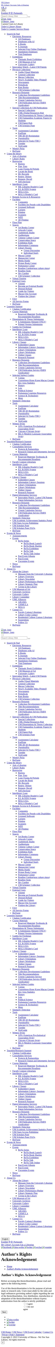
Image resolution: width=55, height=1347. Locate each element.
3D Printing (23, 220)
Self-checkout (24, 181)
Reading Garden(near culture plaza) (34, 268)
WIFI (20, 217)
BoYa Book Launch (33, 543)
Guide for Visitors (26, 291)
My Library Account (10, 1245)
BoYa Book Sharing (33, 546)
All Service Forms (20, 301)
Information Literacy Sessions (31, 347)
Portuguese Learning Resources (32, 393)
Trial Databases (25, 54)
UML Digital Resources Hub (31, 113)
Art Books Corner (26, 227)
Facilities (16, 199)
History (21, 385)
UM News (17, 1332)
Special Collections (26, 110)
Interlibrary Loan (20, 184)
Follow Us (23, 622)
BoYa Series (23, 541)
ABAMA (22, 602)
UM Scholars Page (26, 125)
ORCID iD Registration (28, 136)
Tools (14, 128)
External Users (19, 281)
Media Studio (24, 260)
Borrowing (17, 161)
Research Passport (26, 357)
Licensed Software (26, 207)
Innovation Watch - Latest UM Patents (29, 67)
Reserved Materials (26, 314)
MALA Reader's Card (28, 194)
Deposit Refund (25, 288)
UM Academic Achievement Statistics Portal (32, 520)
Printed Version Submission (30, 324)
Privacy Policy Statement (13, 1334)
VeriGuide (22, 146)
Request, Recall (25, 179)
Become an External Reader (30, 286)
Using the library (14, 153)
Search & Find (13, 34)
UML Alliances (19, 599)
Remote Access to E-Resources (26, 197)
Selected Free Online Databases (32, 49)
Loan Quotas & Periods (28, 169)
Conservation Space (27, 240)
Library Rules (18, 159)
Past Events (23, 559)
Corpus (21, 378)
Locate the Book (25, 171)
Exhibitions (17, 57)
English (4, 13)
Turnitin (21, 143)
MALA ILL (23, 192)
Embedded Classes (26, 345)
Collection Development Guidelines (34, 95)
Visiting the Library (26, 296)
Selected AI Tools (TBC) (29, 141)
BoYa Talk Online (32, 553)
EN (3, 10)
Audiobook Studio (26, 232)
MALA (21, 607)
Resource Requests (20, 92)
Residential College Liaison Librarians (35, 617)
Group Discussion (32, 250)
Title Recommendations (28, 97)
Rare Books (23, 87)
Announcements (19, 536)
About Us (11, 569)
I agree (30, 1304)
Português (18, 13)
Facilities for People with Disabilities (34, 204)
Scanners (22, 215)
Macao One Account (27, 294)
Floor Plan (17, 222)
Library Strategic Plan (28, 584)
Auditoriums (23, 235)
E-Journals (23, 46)
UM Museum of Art (27, 62)
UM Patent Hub (25, 123)
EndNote (22, 133)
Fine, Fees (22, 166)
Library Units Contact (28, 615)
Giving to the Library (27, 587)
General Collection (26, 74)
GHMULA (23, 604)
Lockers (21, 209)
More (20, 398)
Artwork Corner (25, 230)
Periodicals (23, 85)
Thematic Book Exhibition (30, 59)
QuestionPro (23, 138)
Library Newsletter (26, 579)
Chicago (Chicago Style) (29, 431)
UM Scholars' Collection (29, 276)
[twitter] (11, 1322)
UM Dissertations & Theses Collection (35, 115)
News (15, 564)
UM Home (6, 1332)
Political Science (25, 390)
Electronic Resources (21, 36)
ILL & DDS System (27, 189)
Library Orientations (27, 350)
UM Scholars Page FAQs (23, 528)
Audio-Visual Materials (28, 72)
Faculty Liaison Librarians (24, 462)
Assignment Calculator (28, 131)
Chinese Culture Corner (28, 238)
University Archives (21, 592)
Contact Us (17, 609)
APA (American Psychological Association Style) (31, 427)
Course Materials (20, 311)
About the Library (20, 571)
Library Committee (20, 597)
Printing (21, 212)
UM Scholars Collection (29, 90)
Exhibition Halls (25, 243)
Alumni (21, 283)
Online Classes (24, 355)
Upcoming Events (26, 561)
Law (20, 388)
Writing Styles (18, 423)
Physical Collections (21, 69)
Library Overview (26, 576)
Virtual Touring (19, 278)
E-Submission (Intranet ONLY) (32, 322)
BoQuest (16, 151)
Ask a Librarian (19, 156)
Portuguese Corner (26, 266)
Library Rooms (25, 248)
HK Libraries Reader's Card (30, 187)
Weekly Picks (18, 148)
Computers (23, 202)
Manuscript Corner (26, 258)
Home (9, 1266)
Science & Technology (28, 395)
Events (15, 538)
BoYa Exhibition (31, 548)
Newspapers (23, 82)
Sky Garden (23, 273)
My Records (23, 174)
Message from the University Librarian (35, 574)
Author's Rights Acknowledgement (22, 1269)
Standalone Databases (28, 52)
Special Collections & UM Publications (29, 108)
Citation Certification (21, 309)
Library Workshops (26, 352)
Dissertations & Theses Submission (28, 319)
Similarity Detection (21, 401)
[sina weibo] (13, 1319)
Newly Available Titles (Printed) (32, 80)
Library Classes (19, 342)
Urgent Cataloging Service (30, 100)
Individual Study (31, 253)
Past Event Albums (26, 556)
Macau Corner (24, 255)
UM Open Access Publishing (25, 523)
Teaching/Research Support (19, 441)
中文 (11, 13)
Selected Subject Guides (23, 375)
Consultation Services (22, 446)
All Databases (24, 39)
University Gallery (26, 64)
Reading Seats (24, 271)
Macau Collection (26, 77)
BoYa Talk (28, 551)
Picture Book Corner (27, 263)
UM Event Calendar (32, 1332)
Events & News (14, 533)
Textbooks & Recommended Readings (32, 315)
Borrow (21, 164)
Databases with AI (26, 41)
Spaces (15, 225)
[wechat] (11, 1325)
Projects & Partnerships (28, 449)
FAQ (14, 299)
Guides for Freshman (21, 327)
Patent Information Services (24, 495)
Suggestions (23, 620)
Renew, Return (24, 176)
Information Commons (28, 245)
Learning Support (14, 306)
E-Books (22, 44)
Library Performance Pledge (30, 581)
